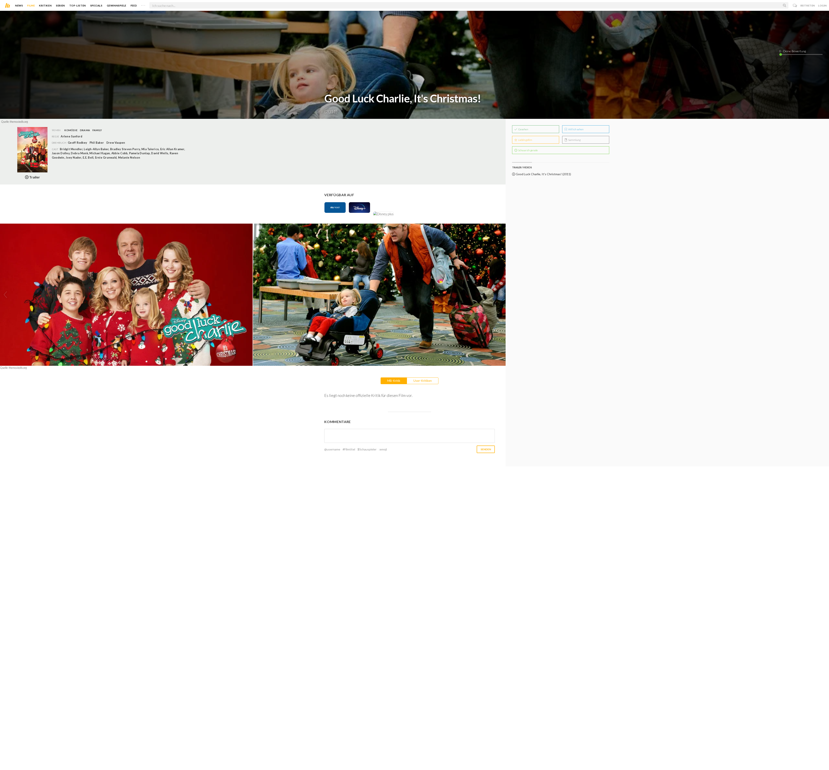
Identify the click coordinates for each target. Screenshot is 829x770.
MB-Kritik (393, 380)
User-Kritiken (422, 380)
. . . (143, 4)
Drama (85, 130)
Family (97, 130)
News (19, 5)
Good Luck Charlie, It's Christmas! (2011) (543, 174)
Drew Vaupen (115, 142)
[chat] (795, 5)
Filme (31, 5)
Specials (96, 5)
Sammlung (574, 140)
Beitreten (808, 5)
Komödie (71, 130)
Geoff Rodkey (77, 142)
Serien (60, 5)
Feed (134, 5)
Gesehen (523, 129)
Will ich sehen (576, 129)
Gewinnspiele (116, 5)
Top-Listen (77, 5)
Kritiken (45, 5)
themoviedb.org (19, 121)
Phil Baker (97, 142)
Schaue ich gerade (528, 150)
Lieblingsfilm (525, 140)
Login (822, 5)
